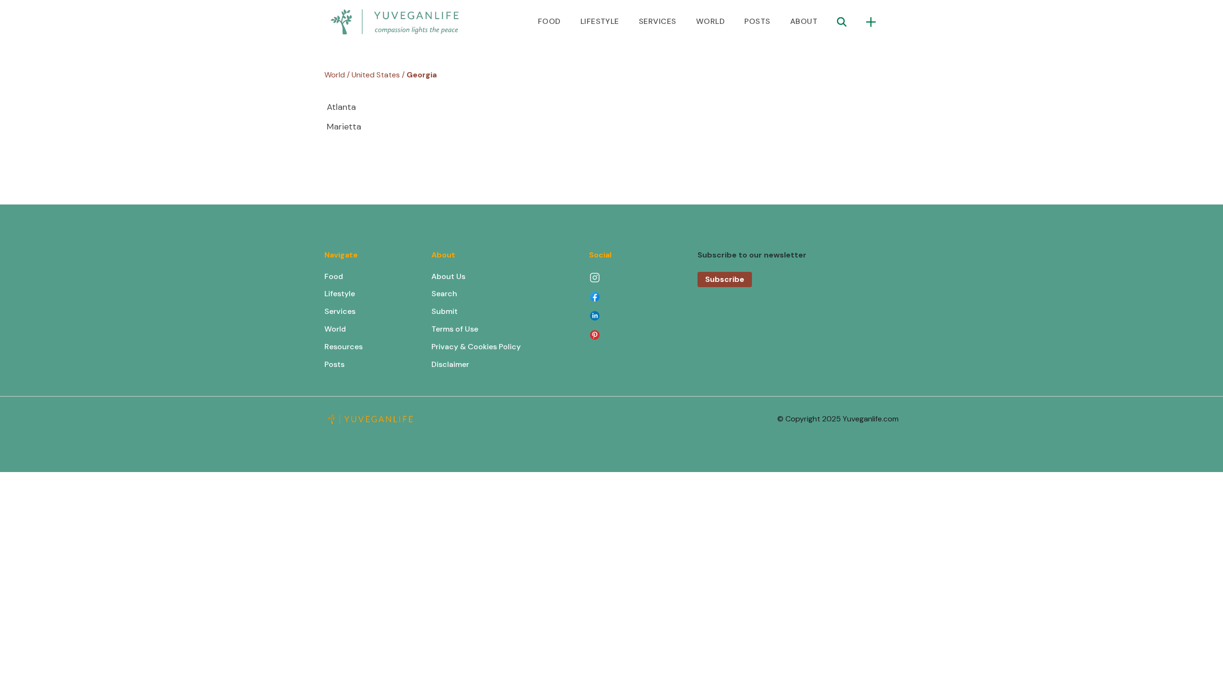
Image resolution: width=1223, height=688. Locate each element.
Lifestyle (339, 294)
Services (339, 311)
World (335, 329)
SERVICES (657, 21)
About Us (448, 276)
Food (333, 276)
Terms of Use (454, 329)
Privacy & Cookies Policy (476, 347)
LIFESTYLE (599, 21)
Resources (343, 347)
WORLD (710, 21)
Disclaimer (450, 364)
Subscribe (724, 279)
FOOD (549, 21)
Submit (444, 311)
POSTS (757, 21)
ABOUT (803, 21)
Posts (334, 364)
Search (444, 294)
